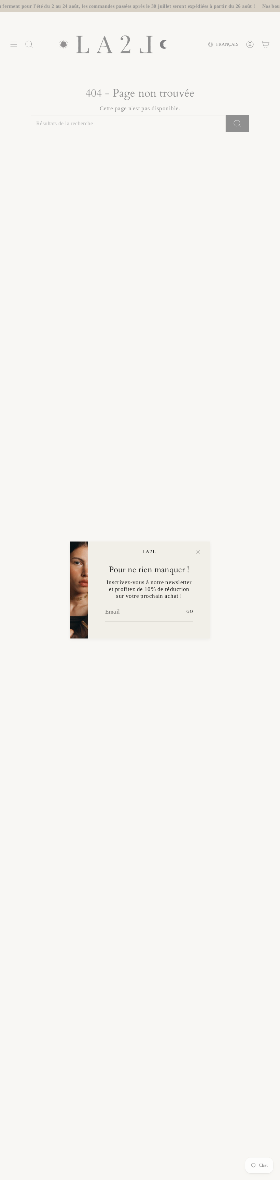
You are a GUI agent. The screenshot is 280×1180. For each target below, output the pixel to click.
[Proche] (198, 552)
